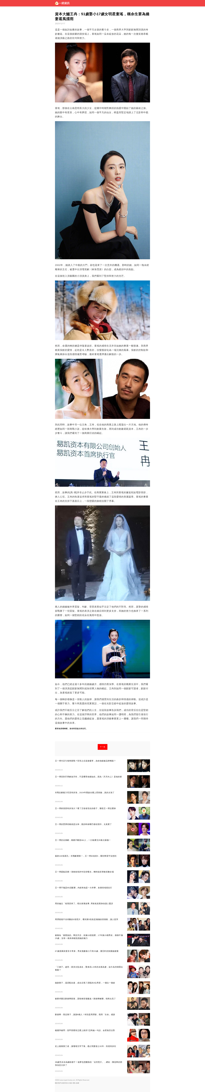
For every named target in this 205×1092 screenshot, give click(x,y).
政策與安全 (65, 1083)
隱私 (74, 1083)
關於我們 (58, 1083)
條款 (70, 1083)
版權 (77, 1083)
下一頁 (102, 747)
